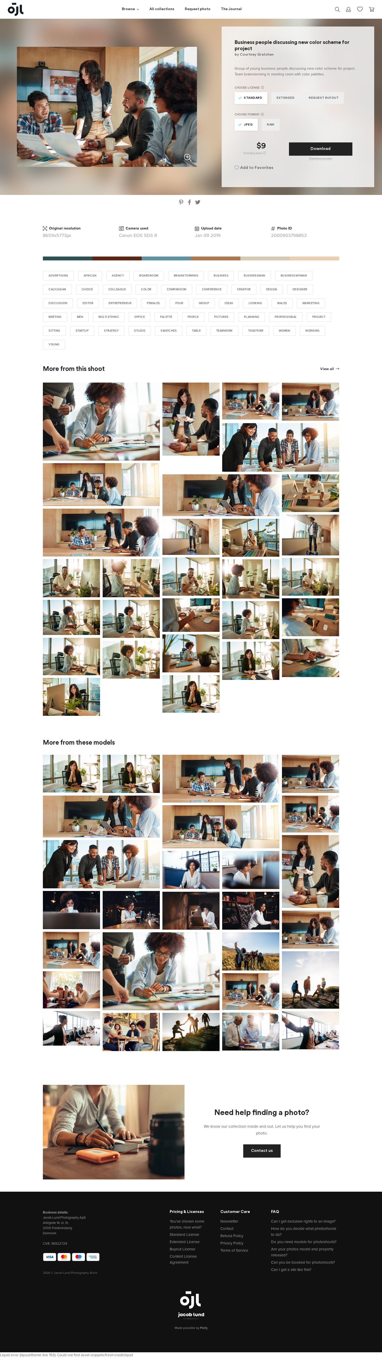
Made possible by (191, 1328)
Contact (226, 1228)
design (271, 289)
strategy (111, 330)
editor (88, 303)
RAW (270, 124)
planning (251, 317)
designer (300, 289)
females (153, 303)
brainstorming (186, 275)
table (196, 330)
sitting (54, 330)
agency (118, 275)
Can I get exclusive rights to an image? (303, 1221)
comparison (177, 289)
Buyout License (182, 1249)
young (54, 344)
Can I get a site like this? (291, 1269)
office (139, 317)
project (319, 317)
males (282, 303)
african (90, 275)
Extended (285, 98)
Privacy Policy (231, 1243)
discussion (58, 303)
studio (139, 330)
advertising (58, 275)
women (284, 330)
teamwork (224, 330)
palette (166, 317)
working (312, 330)
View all (327, 369)
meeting (55, 317)
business (221, 275)
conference (212, 289)
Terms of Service (234, 1250)
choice (87, 289)
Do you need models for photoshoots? (304, 1241)
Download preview (320, 158)
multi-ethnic (108, 317)
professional (286, 317)
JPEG (248, 124)
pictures (221, 317)
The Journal (231, 9)
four (179, 303)
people (193, 317)
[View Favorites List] (360, 8)
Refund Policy (231, 1236)
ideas (229, 303)
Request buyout (324, 98)
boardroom (149, 275)
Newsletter (229, 1221)
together (256, 330)
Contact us (262, 1151)
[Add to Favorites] (157, 385)
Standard (253, 98)
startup (82, 330)
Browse (128, 9)
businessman (254, 275)
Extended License (185, 1241)
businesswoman (294, 275)
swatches (169, 330)
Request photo (197, 9)
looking (255, 303)
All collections (161, 9)
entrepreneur (120, 303)
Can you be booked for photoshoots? (303, 1262)
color (146, 289)
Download (321, 149)
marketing (311, 303)
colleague (117, 289)
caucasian (57, 289)
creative (244, 289)
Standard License (184, 1234)
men (80, 317)
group (204, 303)
